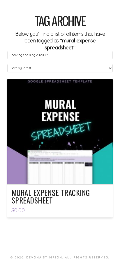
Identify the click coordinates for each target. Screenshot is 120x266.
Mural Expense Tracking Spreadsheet (51, 196)
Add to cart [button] (60, 174)
